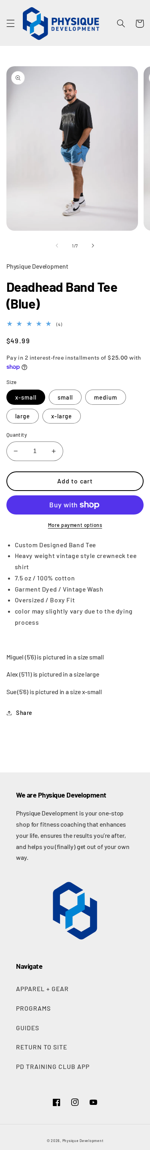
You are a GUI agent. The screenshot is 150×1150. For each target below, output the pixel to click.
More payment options (75, 525)
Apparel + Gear (42, 988)
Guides (27, 1027)
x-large (61, 416)
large (22, 416)
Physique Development (83, 1140)
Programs (33, 1008)
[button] (10, 23)
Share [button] (24, 712)
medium (105, 397)
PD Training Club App (53, 1066)
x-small (25, 397)
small (65, 397)
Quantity (16, 434)
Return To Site (41, 1047)
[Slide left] (57, 245)
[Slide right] (93, 245)
